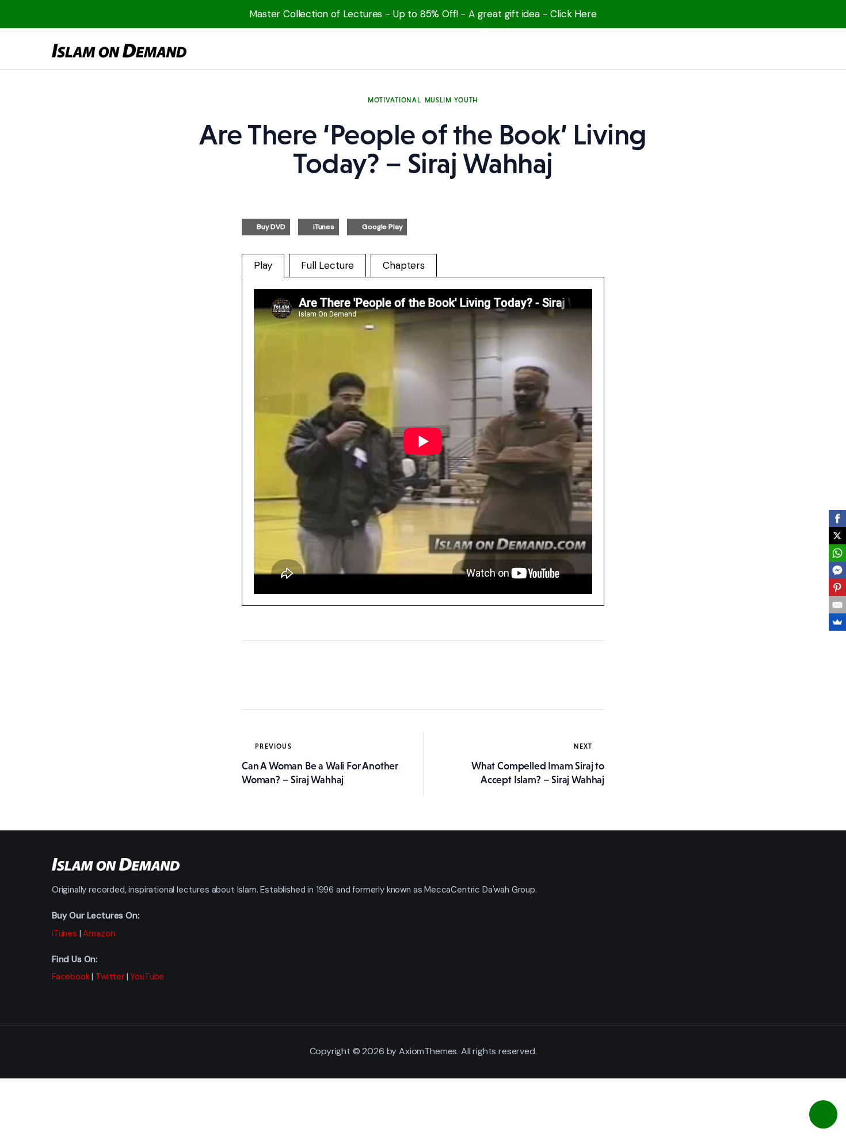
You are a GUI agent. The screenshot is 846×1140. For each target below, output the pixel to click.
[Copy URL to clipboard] (356, 675)
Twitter (110, 976)
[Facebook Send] (837, 570)
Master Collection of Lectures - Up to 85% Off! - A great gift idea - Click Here (423, 13)
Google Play (382, 226)
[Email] (837, 604)
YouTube (147, 976)
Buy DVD (271, 226)
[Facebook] (837, 518)
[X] (837, 535)
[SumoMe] (837, 622)
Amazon (99, 933)
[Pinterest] (837, 587)
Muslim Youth (452, 100)
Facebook (71, 976)
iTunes (323, 226)
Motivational (394, 100)
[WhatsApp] (837, 553)
